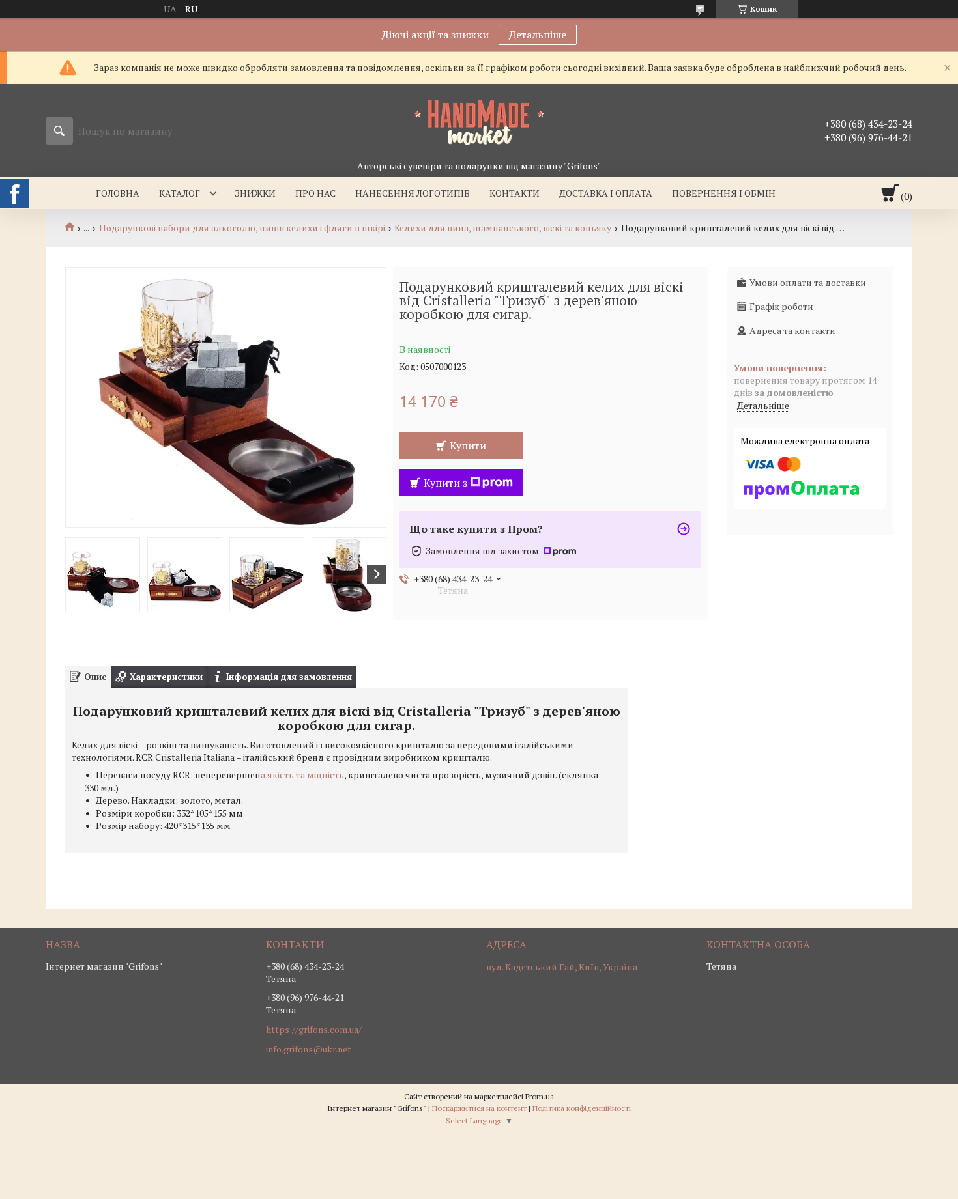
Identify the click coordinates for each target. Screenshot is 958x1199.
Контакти (514, 193)
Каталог (179, 193)
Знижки (255, 193)
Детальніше (537, 34)
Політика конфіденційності (581, 1108)
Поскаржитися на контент (479, 1108)
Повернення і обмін (724, 193)
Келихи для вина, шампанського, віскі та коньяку (502, 228)
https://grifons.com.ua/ (314, 1030)
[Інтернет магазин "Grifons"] (479, 122)
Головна (117, 193)
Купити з (445, 482)
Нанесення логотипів (412, 193)
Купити (468, 445)
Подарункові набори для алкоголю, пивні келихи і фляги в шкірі (242, 228)
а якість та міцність (302, 775)
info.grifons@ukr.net (308, 1049)
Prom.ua (539, 1096)
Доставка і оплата (605, 193)
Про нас (315, 193)
